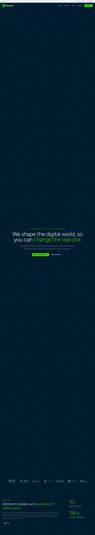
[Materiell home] (7, 5)
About (73, 5)
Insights (79, 5)
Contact (88, 5)
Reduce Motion (80, 1)
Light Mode (90, 1)
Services (59, 5)
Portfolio (67, 5)
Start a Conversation (39, 254)
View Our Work (56, 254)
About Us (7, 523)
